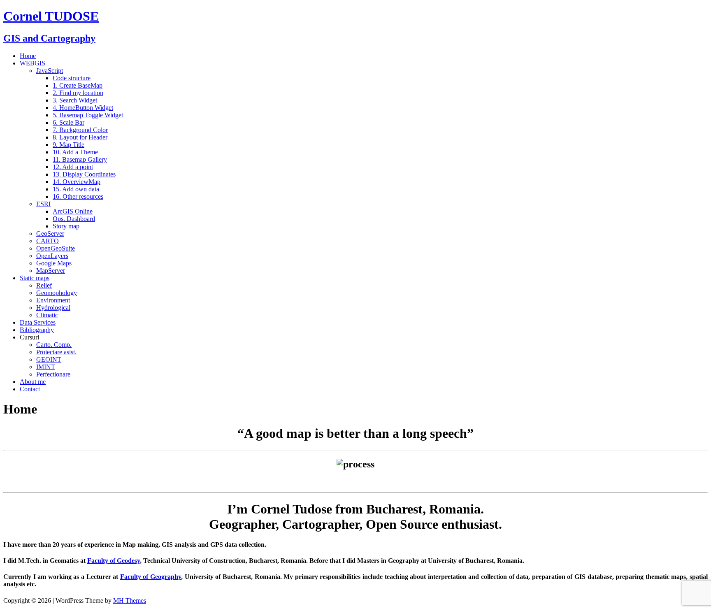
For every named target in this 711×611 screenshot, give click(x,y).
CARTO (47, 240)
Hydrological (53, 307)
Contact (30, 389)
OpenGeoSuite (55, 248)
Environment (53, 300)
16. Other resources (78, 196)
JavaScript (49, 70)
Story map (66, 226)
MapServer (50, 270)
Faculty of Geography (150, 576)
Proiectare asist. (56, 351)
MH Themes (129, 600)
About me (33, 381)
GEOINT (48, 359)
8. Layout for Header (80, 137)
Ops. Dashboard (74, 218)
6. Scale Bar (68, 122)
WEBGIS (32, 63)
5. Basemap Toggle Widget (88, 115)
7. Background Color (80, 129)
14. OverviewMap (76, 181)
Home (28, 55)
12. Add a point (73, 166)
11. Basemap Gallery (80, 159)
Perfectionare (53, 374)
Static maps (34, 277)
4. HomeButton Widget (83, 107)
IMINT (45, 366)
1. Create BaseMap (77, 85)
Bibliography (37, 329)
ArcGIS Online (73, 211)
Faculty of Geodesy (113, 560)
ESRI (43, 203)
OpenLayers (52, 255)
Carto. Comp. (54, 344)
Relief (44, 285)
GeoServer (50, 233)
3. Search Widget (75, 100)
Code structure (72, 77)
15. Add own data (76, 189)
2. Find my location (78, 92)
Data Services (38, 322)
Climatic (47, 314)
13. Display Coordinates (84, 174)
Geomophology (56, 292)
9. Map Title (68, 144)
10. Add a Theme (75, 152)
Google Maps (54, 263)
